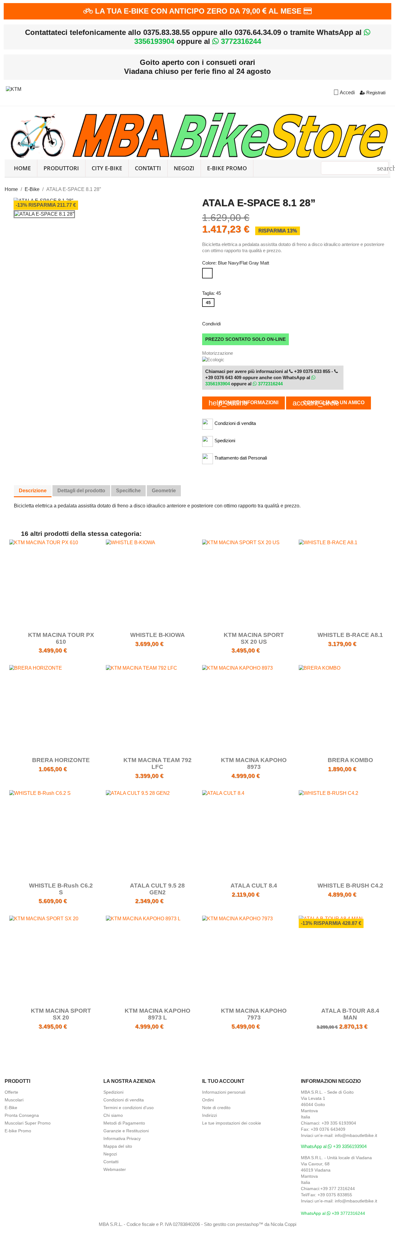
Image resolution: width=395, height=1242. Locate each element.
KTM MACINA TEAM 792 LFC (157, 763)
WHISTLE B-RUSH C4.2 (350, 885)
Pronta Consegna (22, 1115)
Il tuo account (223, 1081)
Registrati (375, 92)
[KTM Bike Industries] (13, 88)
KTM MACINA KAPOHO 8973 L (157, 1014)
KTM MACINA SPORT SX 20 (61, 1014)
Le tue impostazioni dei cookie (231, 1123)
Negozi (184, 168)
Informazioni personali (223, 1092)
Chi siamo (113, 1115)
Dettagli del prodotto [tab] (81, 490)
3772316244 (240, 41)
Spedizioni (113, 1092)
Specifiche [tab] (128, 490)
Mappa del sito (117, 1146)
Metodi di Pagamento (124, 1123)
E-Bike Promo (227, 168)
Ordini (208, 1099)
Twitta (245, 323)
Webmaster (114, 1169)
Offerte (11, 1092)
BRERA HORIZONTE (61, 760)
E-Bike (11, 1107)
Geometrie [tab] (164, 490)
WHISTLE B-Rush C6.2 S (61, 889)
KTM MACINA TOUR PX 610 (61, 638)
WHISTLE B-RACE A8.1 (350, 635)
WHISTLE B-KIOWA (157, 635)
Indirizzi (209, 1115)
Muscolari (14, 1099)
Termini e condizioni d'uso (128, 1107)
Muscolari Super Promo (28, 1123)
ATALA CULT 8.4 (254, 885)
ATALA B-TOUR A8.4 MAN (350, 1014)
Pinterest (261, 323)
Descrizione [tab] (33, 490)
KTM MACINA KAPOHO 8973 (254, 763)
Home (22, 168)
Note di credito (216, 1107)
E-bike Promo (18, 1130)
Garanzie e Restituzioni (126, 1130)
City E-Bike (107, 168)
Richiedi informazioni (243, 403)
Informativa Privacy (122, 1138)
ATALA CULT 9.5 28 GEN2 (157, 889)
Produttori (61, 168)
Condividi (229, 323)
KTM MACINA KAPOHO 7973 (254, 1014)
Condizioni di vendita (123, 1099)
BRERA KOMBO (350, 760)
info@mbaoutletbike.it (356, 1135)
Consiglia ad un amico (328, 403)
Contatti (148, 168)
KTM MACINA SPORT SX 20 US (254, 638)
